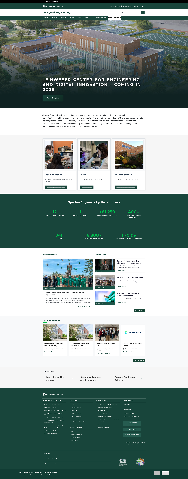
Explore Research (87, 187)
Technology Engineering (50, 433)
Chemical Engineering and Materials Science (53, 414)
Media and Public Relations (105, 416)
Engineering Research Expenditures (129, 239)
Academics (54, 17)
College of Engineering (51, 1)
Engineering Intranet (82, 434)
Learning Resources (82, 419)
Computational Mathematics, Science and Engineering (54, 421)
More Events (138, 360)
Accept (157, 473)
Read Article (121, 270)
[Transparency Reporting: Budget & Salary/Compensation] (137, 459)
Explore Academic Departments (125, 187)
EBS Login (79, 431)
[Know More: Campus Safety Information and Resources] (120, 459)
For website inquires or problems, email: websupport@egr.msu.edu (134, 443)
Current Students (115, 6)
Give (143, 6)
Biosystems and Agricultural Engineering (55, 410)
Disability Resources (82, 413)
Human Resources (82, 437)
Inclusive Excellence (103, 410)
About (46, 17)
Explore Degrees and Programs (56, 187)
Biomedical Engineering (50, 407)
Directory (136, 6)
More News (138, 310)
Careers (79, 17)
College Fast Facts (109, 413)
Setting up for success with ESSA (130, 277)
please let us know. (65, 463)
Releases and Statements (134, 423)
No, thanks (165, 473)
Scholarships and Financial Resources (80, 421)
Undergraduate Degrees (55, 215)
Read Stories (53, 98)
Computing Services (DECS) (109, 407)
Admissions (63, 17)
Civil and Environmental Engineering (53, 417)
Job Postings (80, 440)
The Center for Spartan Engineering (109, 404)
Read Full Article (83, 306)
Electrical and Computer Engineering (54, 427)
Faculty (59, 239)
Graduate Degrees (80, 215)
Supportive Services (82, 416)
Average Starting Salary (107, 215)
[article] (59, 164)
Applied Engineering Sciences (52, 404)
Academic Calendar (82, 407)
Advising (73, 404)
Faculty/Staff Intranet (114, 18)
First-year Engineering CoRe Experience (108, 419)
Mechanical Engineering (50, 430)
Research (71, 17)
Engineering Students (94, 239)
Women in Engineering (103, 427)
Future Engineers (102, 421)
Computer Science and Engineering (53, 425)
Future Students (127, 6)
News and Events (101, 17)
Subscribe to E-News (133, 434)
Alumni (86, 17)
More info (48, 474)
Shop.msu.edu (107, 424)
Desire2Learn (80, 410)
